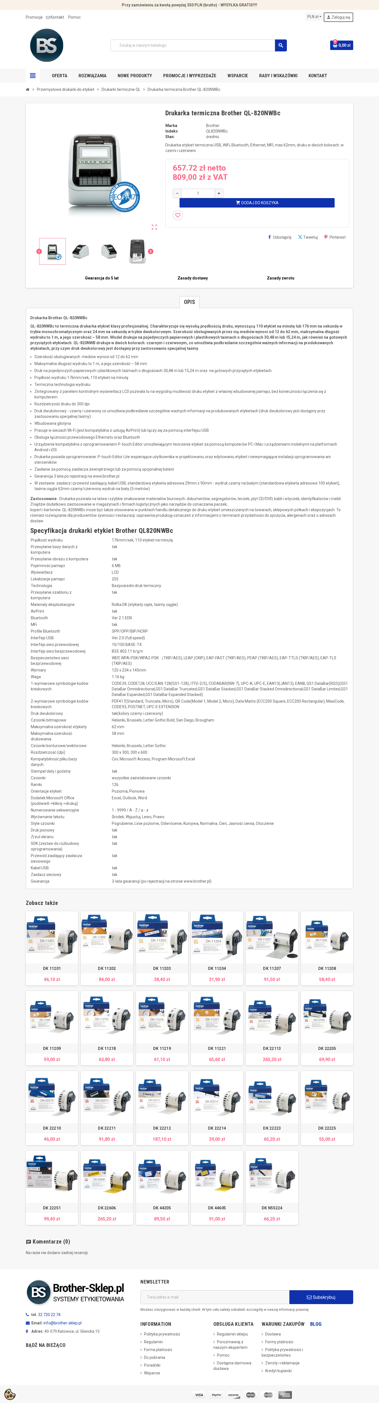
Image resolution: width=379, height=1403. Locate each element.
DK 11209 (52, 1048)
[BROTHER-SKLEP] (46, 45)
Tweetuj (310, 237)
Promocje (34, 17)
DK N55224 (272, 1208)
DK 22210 (52, 1128)
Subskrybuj (323, 1297)
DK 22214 (217, 1128)
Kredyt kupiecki (278, 1371)
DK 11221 (217, 1048)
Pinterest (338, 237)
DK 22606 (107, 1208)
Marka (171, 125)
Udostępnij (282, 237)
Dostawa (273, 1334)
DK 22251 (52, 1208)
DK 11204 (217, 968)
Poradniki (152, 1365)
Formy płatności (279, 1342)
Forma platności (158, 1349)
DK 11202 (107, 968)
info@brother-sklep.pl (63, 1323)
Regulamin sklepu (232, 1334)
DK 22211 (107, 1128)
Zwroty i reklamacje (282, 1363)
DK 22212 (162, 1128)
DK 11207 (272, 968)
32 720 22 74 (49, 1314)
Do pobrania (154, 1357)
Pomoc (74, 17)
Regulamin (153, 1342)
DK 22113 (272, 1048)
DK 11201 (52, 968)
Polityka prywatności (162, 1334)
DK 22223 (272, 1128)
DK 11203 (162, 968)
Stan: (170, 136)
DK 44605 (217, 1208)
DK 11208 (327, 968)
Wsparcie (152, 1373)
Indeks (171, 131)
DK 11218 (107, 1048)
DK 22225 (327, 1128)
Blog (316, 1324)
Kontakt (57, 17)
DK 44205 (162, 1208)
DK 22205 (327, 1048)
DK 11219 (162, 1048)
